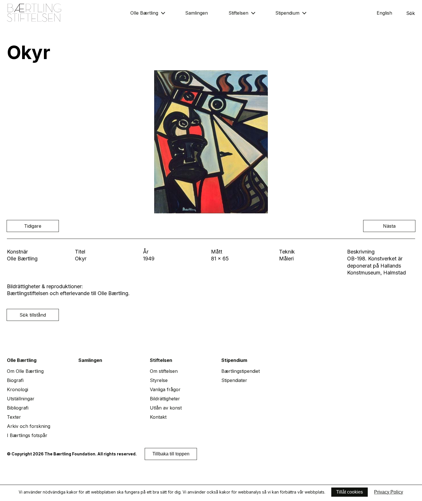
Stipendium (287, 13)
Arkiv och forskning (28, 426)
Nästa (389, 226)
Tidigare (32, 226)
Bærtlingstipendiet (240, 371)
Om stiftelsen (164, 371)
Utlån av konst (166, 408)
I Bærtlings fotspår (27, 435)
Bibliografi (17, 408)
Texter (14, 417)
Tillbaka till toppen (170, 453)
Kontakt (158, 417)
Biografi (15, 380)
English (384, 13)
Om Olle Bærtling (25, 371)
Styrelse (159, 380)
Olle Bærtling (144, 13)
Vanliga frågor (165, 389)
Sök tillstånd (33, 315)
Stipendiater (234, 380)
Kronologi (17, 389)
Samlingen (196, 13)
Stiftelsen (238, 13)
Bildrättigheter (165, 398)
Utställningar (20, 398)
